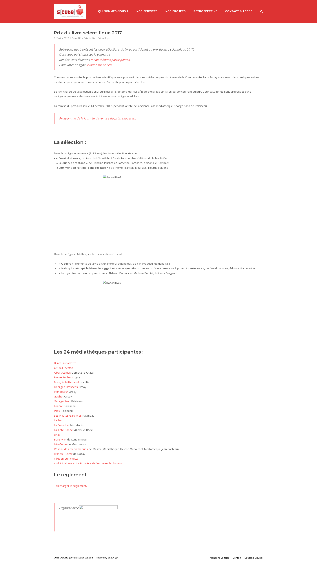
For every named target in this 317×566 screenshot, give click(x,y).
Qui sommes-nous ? (113, 11)
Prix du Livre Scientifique (97, 38)
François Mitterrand (66, 382)
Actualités (77, 38)
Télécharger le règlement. (70, 486)
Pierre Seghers (63, 377)
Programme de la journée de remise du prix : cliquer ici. (97, 118)
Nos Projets (175, 11)
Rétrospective (205, 11)
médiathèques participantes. (110, 60)
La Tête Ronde (63, 430)
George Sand (62, 401)
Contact (237, 557)
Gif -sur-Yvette (63, 368)
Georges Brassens (66, 387)
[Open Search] (261, 11)
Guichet (58, 396)
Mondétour (61, 391)
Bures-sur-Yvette (65, 363)
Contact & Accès (238, 11)
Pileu (57, 411)
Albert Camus (62, 372)
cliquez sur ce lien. (99, 65)
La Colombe (61, 425)
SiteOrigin (113, 557)
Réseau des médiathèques (71, 449)
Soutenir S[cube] (254, 557)
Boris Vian (60, 439)
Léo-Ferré (60, 444)
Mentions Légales (219, 557)
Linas (57, 434)
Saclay (58, 420)
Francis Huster (63, 454)
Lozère (58, 406)
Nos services (147, 11)
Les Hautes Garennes (68, 415)
